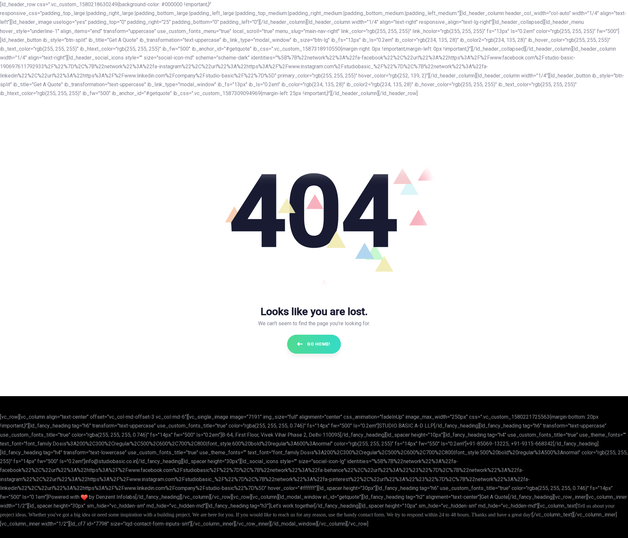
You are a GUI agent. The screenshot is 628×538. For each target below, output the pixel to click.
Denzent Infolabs (115, 497)
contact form (371, 514)
